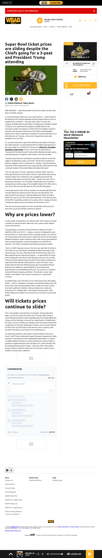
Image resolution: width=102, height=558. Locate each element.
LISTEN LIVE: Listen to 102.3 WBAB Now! (22, 11)
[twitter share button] (11, 99)
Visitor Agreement (63, 527)
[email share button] (16, 99)
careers (27, 528)
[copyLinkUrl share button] (21, 99)
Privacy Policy (75, 527)
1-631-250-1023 (81, 85)
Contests (52, 27)
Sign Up (80, 162)
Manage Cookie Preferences (13, 531)
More (70, 27)
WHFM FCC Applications (14, 507)
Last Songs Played (35, 27)
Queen (46, 21)
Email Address (78, 152)
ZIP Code (68, 152)
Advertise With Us (35, 480)
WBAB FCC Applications (13, 500)
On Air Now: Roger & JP (80, 57)
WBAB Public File (11, 496)
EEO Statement (10, 492)
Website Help (57, 480)
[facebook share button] (6, 99)
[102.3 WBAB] (51, 3)
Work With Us (10, 484)
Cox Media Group (14, 527)
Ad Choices (14, 528)
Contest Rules (10, 488)
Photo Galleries (62, 27)
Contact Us (9, 480)
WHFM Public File (11, 504)
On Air (45, 27)
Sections (6, 3)
